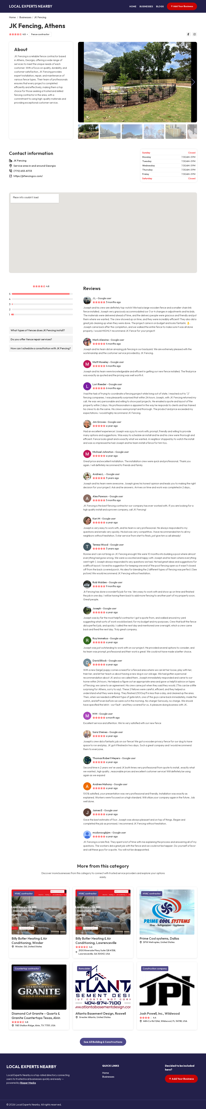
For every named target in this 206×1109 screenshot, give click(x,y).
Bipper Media (28, 1082)
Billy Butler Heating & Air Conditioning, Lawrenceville (96, 940)
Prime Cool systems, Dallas (159, 938)
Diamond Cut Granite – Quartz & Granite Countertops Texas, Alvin (36, 1015)
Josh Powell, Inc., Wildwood (160, 1013)
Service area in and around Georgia (35, 165)
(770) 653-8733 (23, 170)
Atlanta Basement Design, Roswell (100, 1013)
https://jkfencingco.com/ (28, 176)
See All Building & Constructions (103, 1041)
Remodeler (84, 968)
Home (132, 6)
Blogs (160, 6)
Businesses (146, 6)
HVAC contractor (24, 893)
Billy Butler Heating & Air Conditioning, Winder (29, 940)
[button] (193, 82)
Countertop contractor (27, 968)
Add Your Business (183, 6)
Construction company (155, 968)
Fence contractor (40, 34)
